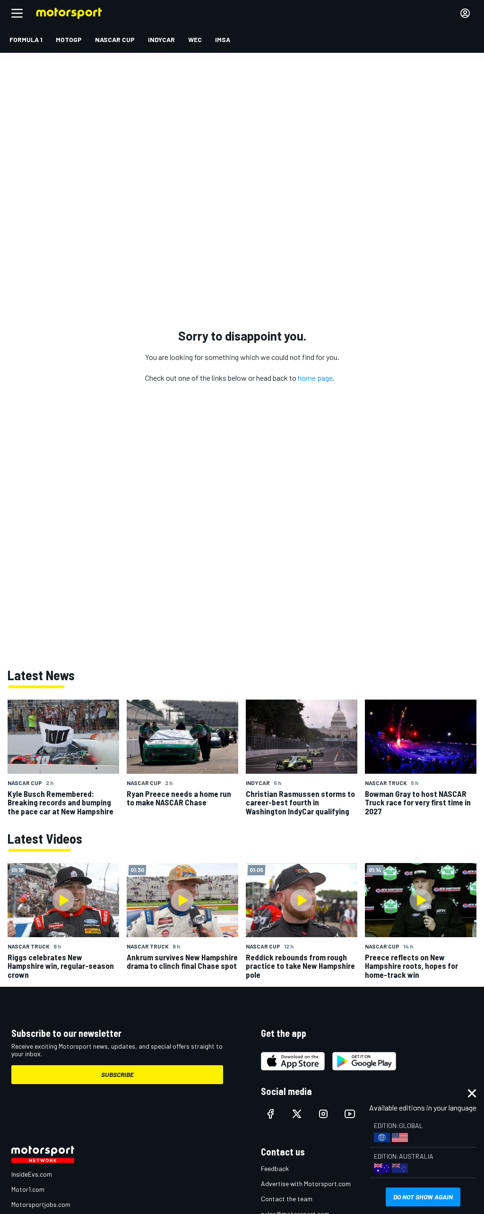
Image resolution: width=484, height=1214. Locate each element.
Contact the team (286, 1199)
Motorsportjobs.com (40, 1204)
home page (315, 377)
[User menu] (465, 13)
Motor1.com (27, 1189)
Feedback (275, 1168)
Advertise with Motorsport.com (306, 1184)
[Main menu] (17, 13)
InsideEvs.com (31, 1174)
